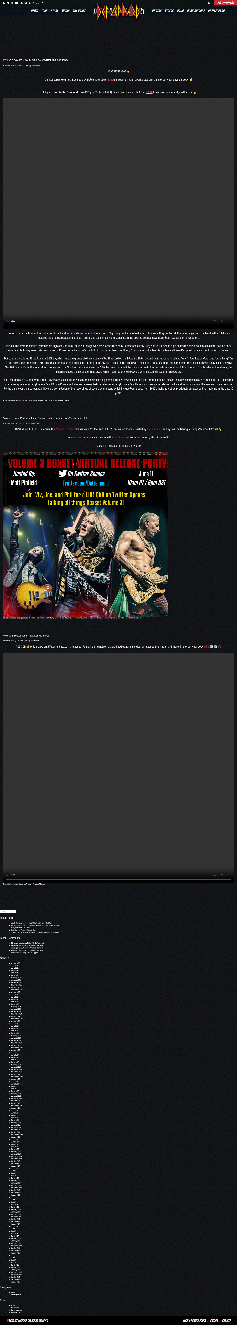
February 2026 (16, 978)
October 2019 (15, 1161)
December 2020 (16, 1127)
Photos (156, 11)
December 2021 (16, 1098)
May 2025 (14, 999)
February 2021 (16, 1123)
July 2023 (14, 1053)
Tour (44, 11)
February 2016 (16, 1267)
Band (180, 11)
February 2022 (16, 1094)
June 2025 (15, 997)
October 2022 (15, 1074)
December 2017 (16, 1214)
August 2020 (15, 1137)
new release (33, 400)
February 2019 (16, 1180)
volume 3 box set (51, 400)
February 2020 (16, 1152)
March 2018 (15, 1207)
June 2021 (14, 1113)
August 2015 (15, 1282)
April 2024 (14, 1031)
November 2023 (16, 1043)
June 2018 (14, 1200)
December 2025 (16, 982)
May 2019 (14, 1173)
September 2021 (16, 1106)
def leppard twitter (46, 618)
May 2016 (14, 1260)
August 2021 (15, 1108)
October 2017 (15, 1219)
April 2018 (14, 1205)
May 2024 (14, 1028)
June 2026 (15, 968)
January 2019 (15, 1183)
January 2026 (16, 980)
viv (109, 618)
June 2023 (15, 1055)
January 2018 (15, 1212)
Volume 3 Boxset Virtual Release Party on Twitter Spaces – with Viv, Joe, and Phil (45, 418)
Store (54, 11)
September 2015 (16, 1279)
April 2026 (14, 973)
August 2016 (15, 1253)
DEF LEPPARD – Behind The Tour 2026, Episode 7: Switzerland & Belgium (36, 925)
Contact (226, 1320)
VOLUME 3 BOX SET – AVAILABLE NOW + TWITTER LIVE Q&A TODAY (35, 60)
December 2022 (16, 1069)
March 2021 (15, 1120)
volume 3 (41, 400)
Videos (169, 11)
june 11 (58, 618)
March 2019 (15, 1178)
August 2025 (15, 992)
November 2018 (16, 1188)
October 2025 (15, 987)
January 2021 (15, 1125)
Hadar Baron (36, 66)
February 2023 (16, 1065)
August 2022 (15, 1079)
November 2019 (16, 1159)
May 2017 (14, 1231)
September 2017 (16, 1222)
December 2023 (16, 1040)
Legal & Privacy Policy (194, 1320)
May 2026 (14, 970)
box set (21, 400)
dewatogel (14, 948)
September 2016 (16, 1251)
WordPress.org (16, 1312)
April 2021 (14, 1118)
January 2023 (16, 1067)
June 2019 (14, 1171)
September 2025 (17, 990)
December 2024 (16, 1011)
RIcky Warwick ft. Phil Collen (20, 928)
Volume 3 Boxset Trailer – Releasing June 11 (26, 635)
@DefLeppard (121, 437)
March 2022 (15, 1091)
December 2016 (16, 1243)
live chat (64, 618)
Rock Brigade (195, 11)
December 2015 (16, 1272)
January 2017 (15, 1241)
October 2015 (15, 1277)
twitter (80, 618)
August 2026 (15, 963)
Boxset (27, 618)
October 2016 (15, 1248)
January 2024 (16, 1038)
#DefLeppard (216, 11)
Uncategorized (15, 618)
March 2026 (15, 975)
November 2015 (16, 1275)
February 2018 (16, 1209)
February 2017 (16, 1238)
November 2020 (16, 1130)
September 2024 (17, 1019)
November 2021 (16, 1101)
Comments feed (17, 1310)
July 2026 (14, 966)
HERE (149, 92)
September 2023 (17, 1048)
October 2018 (15, 1190)
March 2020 (15, 1149)
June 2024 (15, 1026)
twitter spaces (88, 618)
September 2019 (16, 1164)
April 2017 (14, 1234)
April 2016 (14, 1263)
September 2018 (16, 1193)
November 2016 (16, 1246)
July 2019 (14, 1168)
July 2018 (14, 1197)
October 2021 (15, 1103)
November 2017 (16, 1217)
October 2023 (15, 1045)
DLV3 (26, 400)
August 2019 (15, 1166)
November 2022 (16, 1072)
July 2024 (14, 1024)
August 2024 (15, 1021)
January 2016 (15, 1270)
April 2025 (14, 1002)
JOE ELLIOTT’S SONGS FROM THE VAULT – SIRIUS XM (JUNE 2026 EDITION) (35, 933)
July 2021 (14, 1110)
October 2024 (15, 1016)
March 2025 (15, 1004)
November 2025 (16, 985)
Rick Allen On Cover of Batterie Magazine (25, 930)
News (34, 11)
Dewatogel (14, 945)
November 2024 (16, 1014)
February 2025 (16, 1007)
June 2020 (15, 1142)
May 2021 (14, 1115)
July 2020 (14, 1139)
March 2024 (15, 1033)
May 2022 (14, 1086)
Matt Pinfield (154, 429)
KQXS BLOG (15, 953)
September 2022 (17, 1077)
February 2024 (16, 1036)
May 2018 (14, 1202)
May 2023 (14, 1057)
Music (65, 11)
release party (72, 618)
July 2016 (14, 1255)
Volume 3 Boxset (63, 400)
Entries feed (15, 1308)
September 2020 (17, 1135)
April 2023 (14, 1060)
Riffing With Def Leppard (35, 943)
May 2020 (14, 1144)
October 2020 (15, 1132)
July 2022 (14, 1081)
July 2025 (14, 995)
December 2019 (16, 1156)
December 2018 (16, 1185)
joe (54, 618)
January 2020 (16, 1154)
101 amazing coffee (18, 943)
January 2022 (16, 1096)
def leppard (35, 618)
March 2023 (15, 1062)
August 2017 (15, 1224)
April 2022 (14, 1089)
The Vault (79, 11)
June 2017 (14, 1229)
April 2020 (14, 1147)
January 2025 (16, 1009)
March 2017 (15, 1236)
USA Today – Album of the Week (32, 945)
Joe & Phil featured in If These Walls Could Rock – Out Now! (31, 923)
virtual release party (100, 618)
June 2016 (14, 1258)
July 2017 (14, 1226)
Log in (13, 1305)
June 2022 (15, 1084)
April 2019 (14, 1176)
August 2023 (15, 1050)
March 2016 (15, 1265)
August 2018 (15, 1195)
